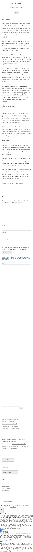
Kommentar (6, 205)
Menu (16, 12)
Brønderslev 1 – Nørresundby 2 (10, 419)
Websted (5, 240)
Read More (13, 507)
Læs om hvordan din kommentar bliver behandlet (16, 259)
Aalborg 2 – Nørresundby (9, 421)
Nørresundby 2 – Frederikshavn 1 (11, 428)
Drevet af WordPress (7, 501)
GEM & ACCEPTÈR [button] (5, 551)
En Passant (16, 3)
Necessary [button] (3, 529)
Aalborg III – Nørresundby (19, 439)
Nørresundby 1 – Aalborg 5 (9, 424)
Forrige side (10, 183)
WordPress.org (6, 490)
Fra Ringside (13, 442)
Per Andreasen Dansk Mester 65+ (19, 446)
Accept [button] (7, 507)
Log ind (4, 483)
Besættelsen (13, 448)
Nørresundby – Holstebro (19, 444)
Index (4, 183)
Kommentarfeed (6, 488)
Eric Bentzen (5, 446)
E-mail (4, 233)
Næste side (19, 183)
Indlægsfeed (5, 486)
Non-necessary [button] (4, 540)
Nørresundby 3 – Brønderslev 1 (10, 426)
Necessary (5, 531)
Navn (4, 225)
